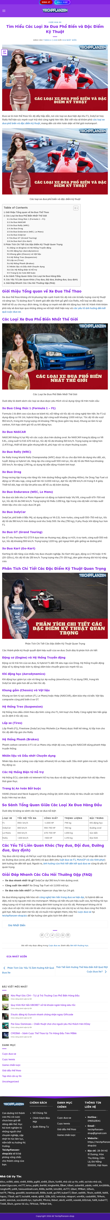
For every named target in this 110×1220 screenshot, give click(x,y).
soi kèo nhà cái (93, 1181)
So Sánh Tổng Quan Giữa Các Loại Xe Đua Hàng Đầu (33, 276)
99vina (46, 1200)
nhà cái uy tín (70, 1181)
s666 (16, 1181)
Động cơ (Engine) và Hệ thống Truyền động (30, 248)
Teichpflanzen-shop (64, 1216)
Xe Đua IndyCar (18, 235)
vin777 (21, 1185)
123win (90, 1189)
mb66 (34, 1196)
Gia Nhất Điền (69, 40)
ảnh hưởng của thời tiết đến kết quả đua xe (66, 863)
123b (47, 1196)
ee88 (3, 1200)
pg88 (37, 1181)
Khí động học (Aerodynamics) (24, 251)
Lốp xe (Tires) (16, 260)
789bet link (45, 1203)
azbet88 (79, 1185)
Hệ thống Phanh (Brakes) (22, 263)
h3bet (70, 1185)
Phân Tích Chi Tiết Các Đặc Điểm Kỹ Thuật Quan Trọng (34, 244)
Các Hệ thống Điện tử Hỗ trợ (23, 270)
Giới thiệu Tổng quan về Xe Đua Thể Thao (27, 212)
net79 (3, 1192)
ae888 (82, 1192)
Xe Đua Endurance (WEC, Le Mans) (26, 232)
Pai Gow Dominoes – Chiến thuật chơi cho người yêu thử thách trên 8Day (50, 1024)
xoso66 (77, 1200)
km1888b (104, 1185)
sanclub (11, 1200)
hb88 (105, 1192)
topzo (3, 1196)
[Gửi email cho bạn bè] (57, 935)
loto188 (58, 1189)
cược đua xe (84, 911)
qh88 (41, 1196)
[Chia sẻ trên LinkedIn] (68, 935)
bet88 (49, 1189)
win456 (80, 1196)
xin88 (44, 1181)
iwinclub (60, 1196)
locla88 (26, 1196)
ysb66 (88, 1185)
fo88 (94, 1200)
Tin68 (3, 1203)
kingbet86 (53, 1185)
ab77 (18, 1196)
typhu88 (37, 1200)
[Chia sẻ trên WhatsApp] (42, 935)
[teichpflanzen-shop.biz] (55, 11)
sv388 (9, 1181)
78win (90, 1192)
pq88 (36, 1185)
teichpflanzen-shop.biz (14, 915)
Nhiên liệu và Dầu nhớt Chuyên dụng (27, 266)
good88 (20, 1192)
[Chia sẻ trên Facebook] (47, 935)
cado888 (91, 1196)
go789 (56, 1192)
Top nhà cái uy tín (11, 1076)
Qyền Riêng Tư (41, 1126)
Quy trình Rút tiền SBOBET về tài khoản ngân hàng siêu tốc (43, 1005)
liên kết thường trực (79, 945)
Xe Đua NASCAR (18, 222)
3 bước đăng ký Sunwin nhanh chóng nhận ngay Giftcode (42, 1014)
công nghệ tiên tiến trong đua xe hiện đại (61, 897)
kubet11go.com (8, 1185)
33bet (63, 1185)
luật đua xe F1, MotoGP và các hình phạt (82, 859)
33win (10, 1203)
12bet (73, 1189)
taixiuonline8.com (28, 1189)
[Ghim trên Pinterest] (62, 935)
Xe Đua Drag (17, 228)
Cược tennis (8, 1059)
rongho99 (5, 1189)
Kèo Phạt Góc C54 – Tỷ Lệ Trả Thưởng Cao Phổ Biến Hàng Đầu (45, 995)
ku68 (49, 1192)
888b (30, 1181)
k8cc (2, 1181)
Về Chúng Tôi (40, 1112)
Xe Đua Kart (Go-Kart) (21, 241)
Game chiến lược (11, 1065)
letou (29, 1185)
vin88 (23, 1181)
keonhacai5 (32, 1192)
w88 (81, 1181)
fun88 (58, 1181)
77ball (10, 1196)
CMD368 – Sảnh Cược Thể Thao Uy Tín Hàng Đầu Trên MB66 (43, 1033)
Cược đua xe (55, 22)
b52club (86, 1200)
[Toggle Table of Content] (74, 208)
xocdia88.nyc (24, 1200)
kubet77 (66, 1192)
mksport (71, 1196)
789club (34, 1203)
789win (101, 1196)
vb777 (66, 1189)
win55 (69, 1200)
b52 (53, 1196)
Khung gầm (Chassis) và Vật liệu (25, 254)
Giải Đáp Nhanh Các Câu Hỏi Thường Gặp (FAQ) (30, 283)
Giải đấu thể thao (11, 1070)
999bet (81, 1189)
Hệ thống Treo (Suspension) (23, 257)
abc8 (62, 1200)
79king (11, 1192)
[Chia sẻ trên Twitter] (52, 935)
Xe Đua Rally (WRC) (19, 225)
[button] (4, 10)
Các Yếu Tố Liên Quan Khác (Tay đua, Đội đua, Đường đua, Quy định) (42, 279)
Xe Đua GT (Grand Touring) (23, 238)
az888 (97, 1192)
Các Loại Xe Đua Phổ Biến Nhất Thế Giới (26, 215)
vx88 (95, 1185)
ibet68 (43, 1185)
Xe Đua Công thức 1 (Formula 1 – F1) (27, 219)
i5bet (74, 1192)
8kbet (54, 1200)
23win (51, 1181)
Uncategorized (10, 1081)
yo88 (14, 1189)
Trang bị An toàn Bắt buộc (23, 273)
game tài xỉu (21, 1203)
